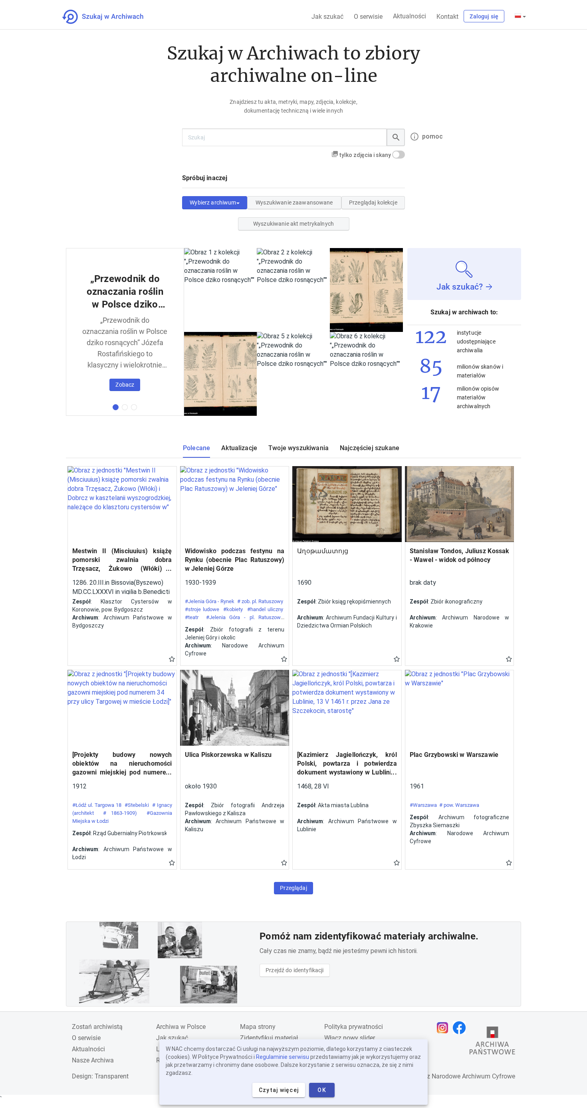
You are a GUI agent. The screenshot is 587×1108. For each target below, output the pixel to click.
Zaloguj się (484, 16)
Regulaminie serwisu (282, 1057)
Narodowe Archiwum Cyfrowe (473, 1076)
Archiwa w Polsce (181, 1027)
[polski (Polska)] (520, 16)
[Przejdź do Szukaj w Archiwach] (110, 16)
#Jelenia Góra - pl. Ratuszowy (244, 617)
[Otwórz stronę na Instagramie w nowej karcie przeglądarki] (444, 1027)
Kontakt (447, 16)
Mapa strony (258, 1027)
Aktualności (409, 16)
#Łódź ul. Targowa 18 (96, 805)
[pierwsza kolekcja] (116, 407)
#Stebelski (137, 805)
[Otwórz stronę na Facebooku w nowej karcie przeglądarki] (461, 1027)
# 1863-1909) (120, 813)
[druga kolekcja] (125, 407)
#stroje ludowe (202, 609)
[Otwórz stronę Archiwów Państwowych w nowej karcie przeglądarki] (492, 1042)
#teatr (191, 617)
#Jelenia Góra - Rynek (210, 601)
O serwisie (368, 16)
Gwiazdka (172, 659)
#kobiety (233, 609)
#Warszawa (423, 805)
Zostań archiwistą (97, 1027)
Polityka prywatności (353, 1027)
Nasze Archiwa (93, 1060)
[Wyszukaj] (396, 137)
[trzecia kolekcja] (134, 407)
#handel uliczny (265, 609)
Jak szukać (327, 16)
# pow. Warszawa (459, 805)
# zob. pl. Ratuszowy (260, 601)
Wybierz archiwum (213, 202)
